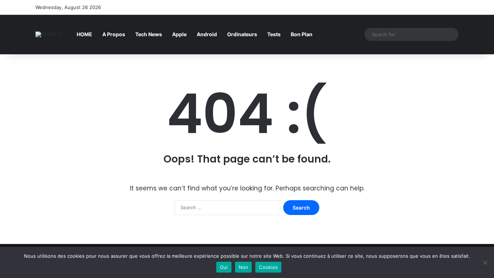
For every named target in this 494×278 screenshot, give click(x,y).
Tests (274, 34)
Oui (224, 267)
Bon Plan (301, 34)
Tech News (148, 34)
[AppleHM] (48, 34)
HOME (84, 34)
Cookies (268, 267)
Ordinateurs (242, 34)
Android (207, 34)
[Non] (485, 262)
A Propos (113, 34)
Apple (179, 34)
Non (243, 267)
